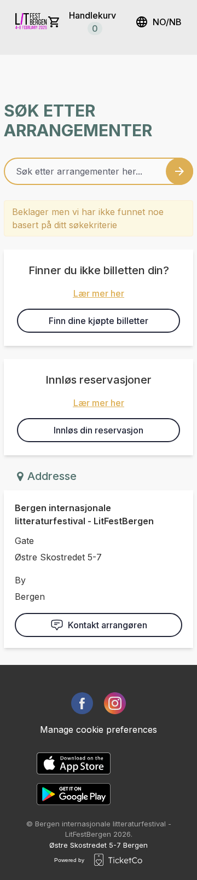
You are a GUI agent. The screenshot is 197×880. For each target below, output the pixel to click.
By (20, 580)
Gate (24, 540)
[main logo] (31, 22)
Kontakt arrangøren (107, 625)
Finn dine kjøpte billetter (98, 320)
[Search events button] (179, 171)
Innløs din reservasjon (98, 430)
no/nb (167, 21)
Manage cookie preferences (98, 729)
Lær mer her (98, 293)
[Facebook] (82, 703)
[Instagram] (115, 703)
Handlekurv (92, 22)
